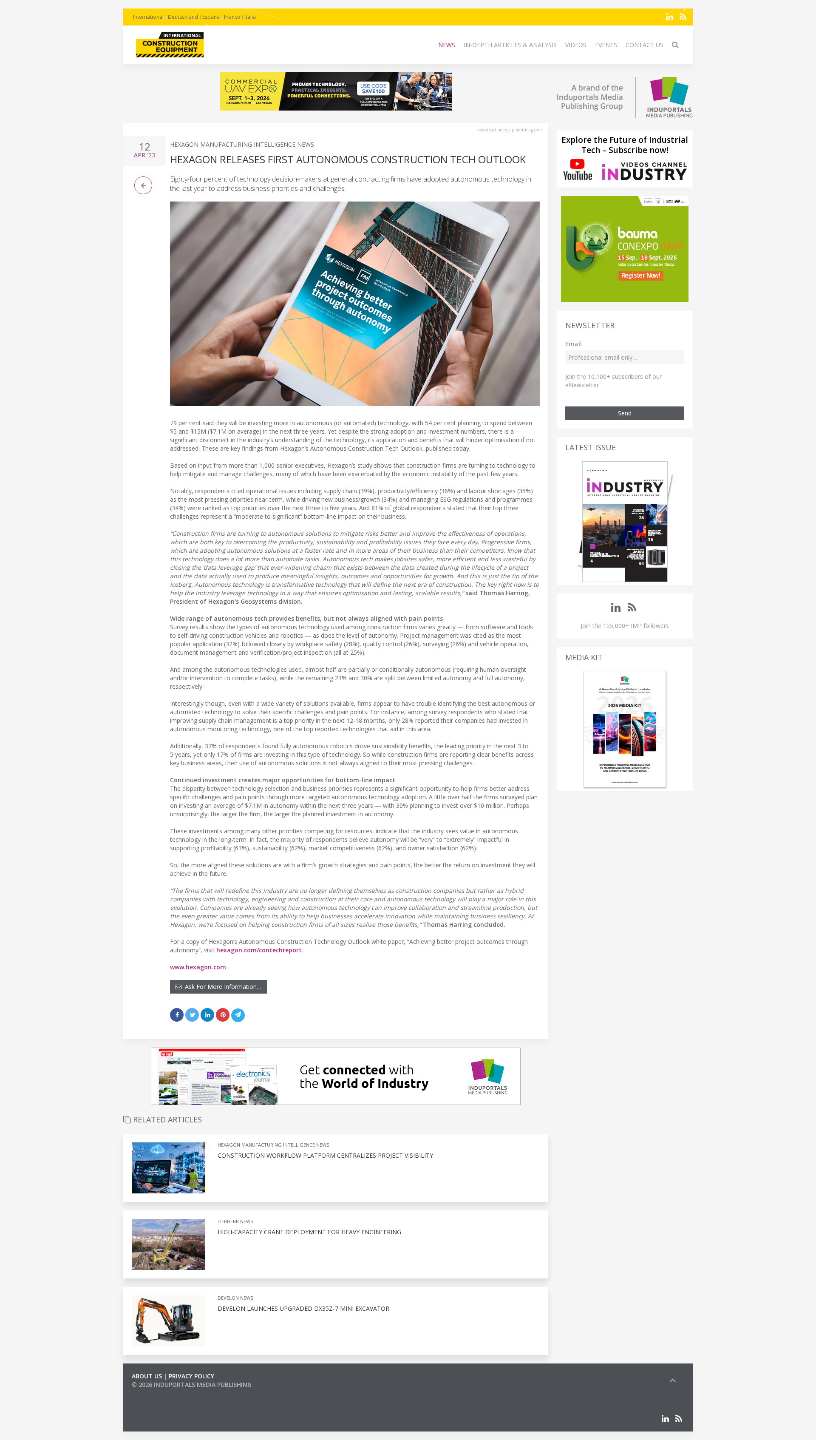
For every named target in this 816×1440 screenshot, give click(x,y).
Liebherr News (235, 1221)
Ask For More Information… (221, 987)
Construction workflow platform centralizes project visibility (325, 1155)
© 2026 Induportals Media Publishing (192, 1384)
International (148, 16)
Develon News (235, 1298)
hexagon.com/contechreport (259, 950)
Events (606, 45)
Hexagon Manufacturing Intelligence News (242, 144)
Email (573, 344)
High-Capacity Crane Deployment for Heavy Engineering (309, 1232)
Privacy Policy (191, 1376)
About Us (147, 1376)
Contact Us (644, 45)
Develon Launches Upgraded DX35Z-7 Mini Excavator (303, 1308)
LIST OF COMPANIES (161, 1393)
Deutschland (183, 16)
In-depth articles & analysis (510, 45)
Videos (575, 45)
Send (625, 413)
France (232, 16)
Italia (250, 16)
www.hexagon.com (198, 967)
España (211, 16)
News (446, 45)
